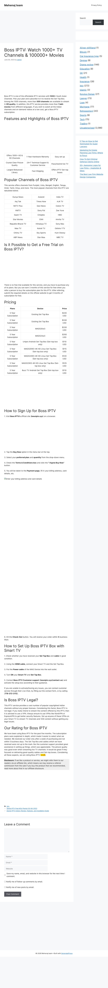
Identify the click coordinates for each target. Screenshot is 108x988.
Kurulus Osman (87, 94)
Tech (82, 119)
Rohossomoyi (86, 111)
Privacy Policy (96, 5)
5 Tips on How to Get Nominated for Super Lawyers (89, 144)
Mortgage (85, 106)
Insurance (85, 81)
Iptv (8, 806)
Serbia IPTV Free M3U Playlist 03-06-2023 (22, 808)
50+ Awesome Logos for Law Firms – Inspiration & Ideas (90, 168)
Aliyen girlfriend (88, 47)
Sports (83, 115)
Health (83, 77)
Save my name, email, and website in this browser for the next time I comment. (36, 874)
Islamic (83, 90)
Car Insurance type (89, 56)
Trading (83, 123)
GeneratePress (67, 953)
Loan (82, 102)
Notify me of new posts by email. (20, 887)
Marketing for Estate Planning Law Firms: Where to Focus (91, 153)
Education (85, 69)
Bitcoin (83, 52)
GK (81, 73)
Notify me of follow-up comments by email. (24, 882)
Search (83, 18)
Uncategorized (87, 128)
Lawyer (83, 98)
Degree (83, 60)
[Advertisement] (37, 27)
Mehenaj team (13, 5)
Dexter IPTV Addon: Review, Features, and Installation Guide (28, 811)
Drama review (86, 64)
